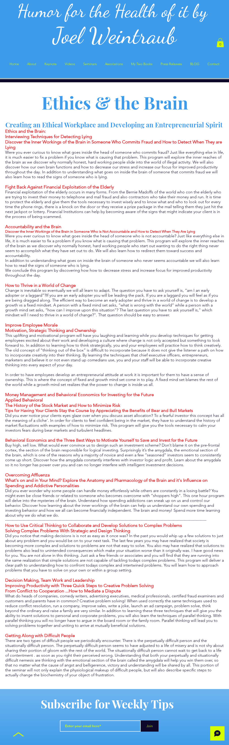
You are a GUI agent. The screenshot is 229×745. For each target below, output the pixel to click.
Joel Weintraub (114, 35)
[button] (220, 42)
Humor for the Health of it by (114, 11)
